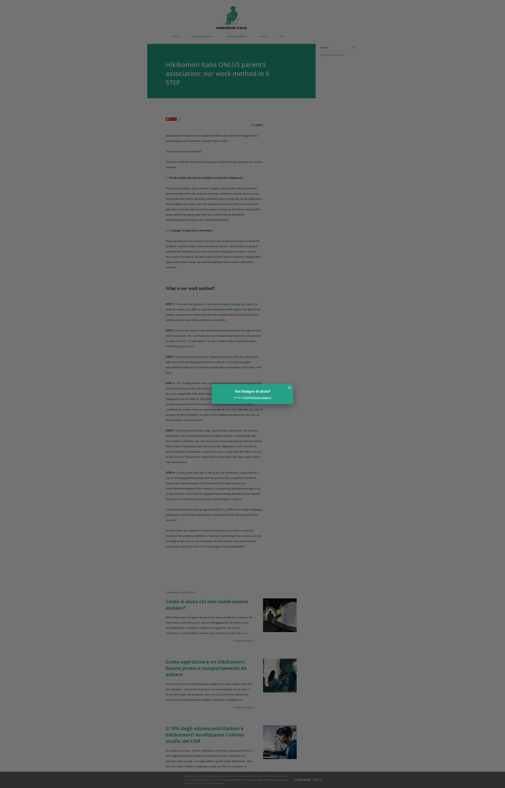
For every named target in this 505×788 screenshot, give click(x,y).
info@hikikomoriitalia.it (257, 397)
